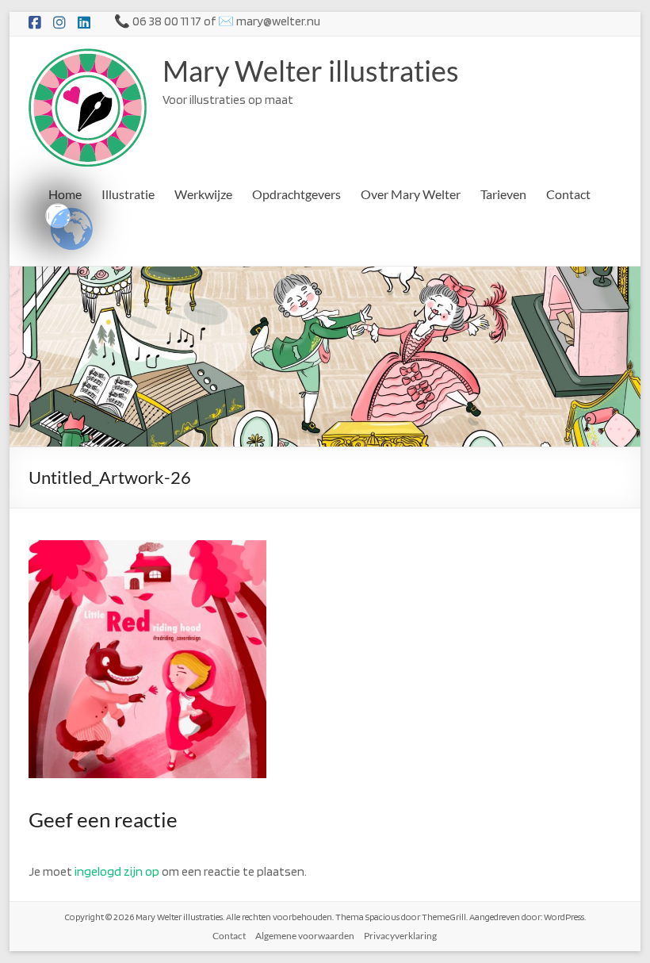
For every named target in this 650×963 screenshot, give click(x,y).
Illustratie (128, 193)
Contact (568, 193)
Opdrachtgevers (296, 193)
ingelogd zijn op (117, 871)
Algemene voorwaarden (304, 936)
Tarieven (503, 193)
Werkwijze (203, 193)
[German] (57, 215)
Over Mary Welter (411, 193)
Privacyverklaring (400, 936)
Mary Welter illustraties (310, 70)
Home (65, 193)
